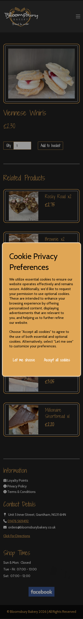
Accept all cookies (57, 359)
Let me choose (24, 359)
